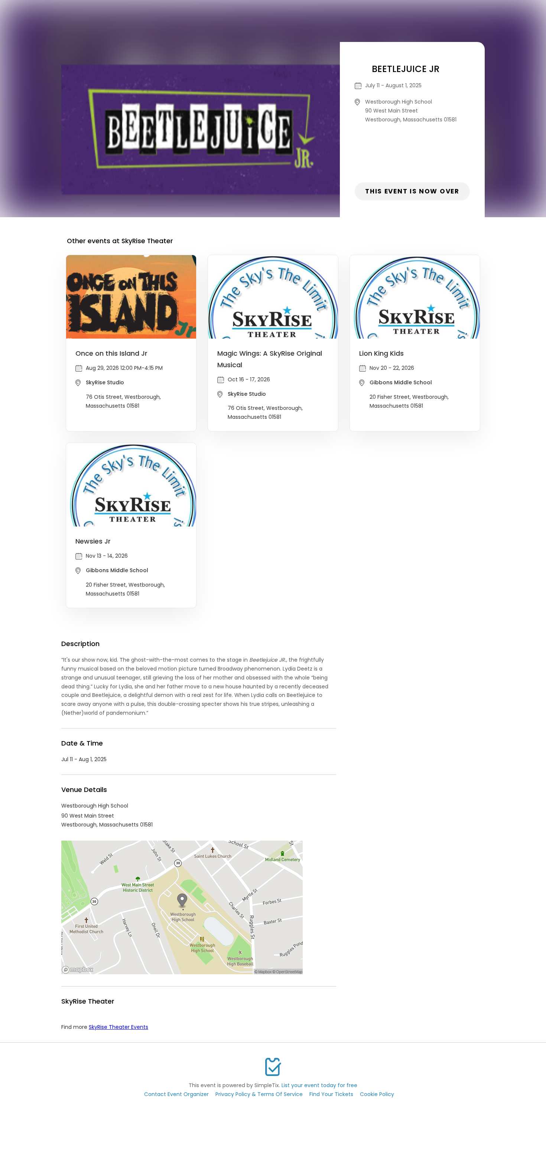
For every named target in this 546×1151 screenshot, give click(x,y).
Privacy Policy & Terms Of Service (259, 1094)
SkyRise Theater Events (118, 1027)
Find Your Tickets (331, 1094)
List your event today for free (319, 1085)
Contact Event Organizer (176, 1094)
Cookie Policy (377, 1094)
